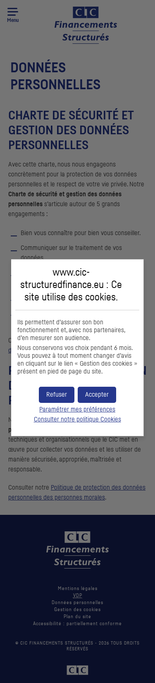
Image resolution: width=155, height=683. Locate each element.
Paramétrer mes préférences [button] (77, 409)
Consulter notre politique (77, 419)
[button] (97, 395)
